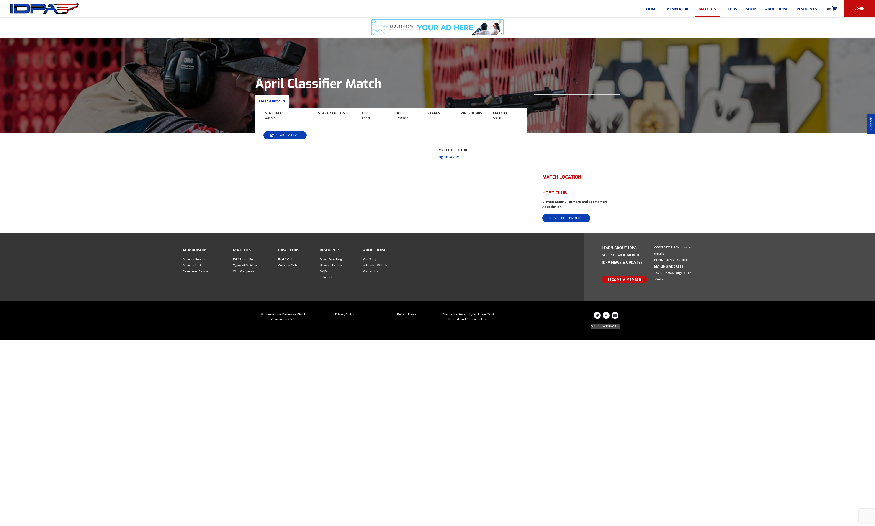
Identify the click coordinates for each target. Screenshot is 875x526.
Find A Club (285, 259)
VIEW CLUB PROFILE (566, 218)
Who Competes (243, 271)
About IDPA (776, 8)
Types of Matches (245, 265)
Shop (751, 8)
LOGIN (859, 8)
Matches (707, 8)
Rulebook (326, 277)
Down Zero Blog (331, 259)
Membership (678, 8)
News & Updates (331, 265)
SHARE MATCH (287, 135)
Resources (807, 8)
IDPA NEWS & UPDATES (622, 262)
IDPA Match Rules (245, 259)
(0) (829, 9)
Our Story (369, 259)
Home (651, 8)
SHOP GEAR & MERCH (620, 255)
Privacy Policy (344, 314)
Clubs (731, 8)
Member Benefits (195, 259)
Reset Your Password (198, 271)
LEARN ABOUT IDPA (619, 247)
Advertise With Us (375, 265)
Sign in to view (449, 156)
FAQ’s (323, 271)
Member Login (193, 265)
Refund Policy (406, 314)
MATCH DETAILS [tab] (272, 101)
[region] (577, 132)
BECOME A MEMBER (624, 279)
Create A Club (287, 265)
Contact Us (370, 271)
